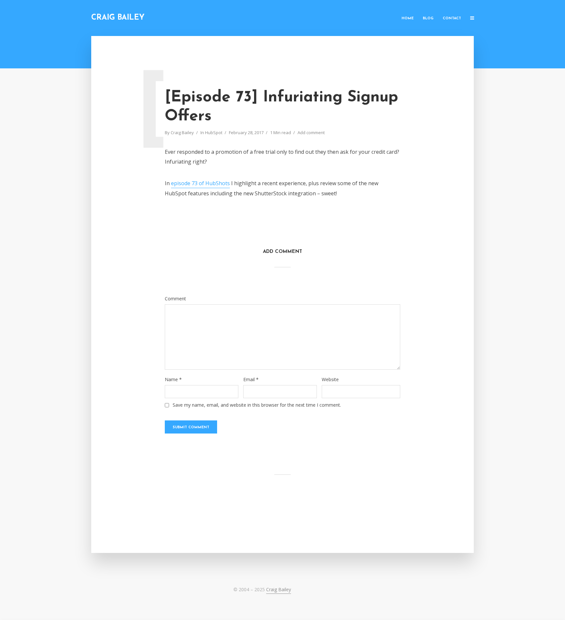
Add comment (311, 132)
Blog (428, 18)
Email (251, 379)
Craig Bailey (118, 18)
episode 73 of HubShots (200, 183)
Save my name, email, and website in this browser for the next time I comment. (257, 405)
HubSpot (213, 132)
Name (173, 379)
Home (408, 18)
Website (330, 379)
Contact (452, 18)
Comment (175, 298)
